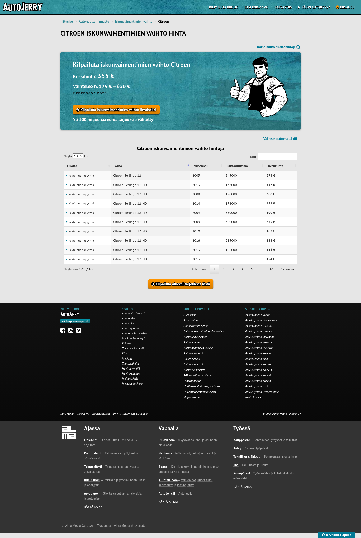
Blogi (125, 353)
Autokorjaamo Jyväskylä (259, 348)
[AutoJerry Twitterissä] (79, 331)
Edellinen (199, 269)
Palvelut (126, 343)
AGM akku (190, 314)
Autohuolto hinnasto (94, 21)
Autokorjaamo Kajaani (258, 353)
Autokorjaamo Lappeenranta (262, 392)
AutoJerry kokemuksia (134, 333)
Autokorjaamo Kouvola (258, 375)
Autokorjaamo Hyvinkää (259, 331)
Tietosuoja (83, 414)
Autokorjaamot (130, 328)
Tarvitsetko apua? (338, 535)
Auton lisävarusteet (195, 337)
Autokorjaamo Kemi (257, 359)
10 (271, 269)
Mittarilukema (237, 166)
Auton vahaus (192, 359)
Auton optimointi (194, 353)
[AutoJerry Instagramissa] (71, 331)
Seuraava (287, 269)
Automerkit (128, 318)
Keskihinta (275, 166)
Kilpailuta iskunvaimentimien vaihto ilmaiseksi (117, 109)
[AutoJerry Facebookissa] (63, 331)
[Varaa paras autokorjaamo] (69, 314)
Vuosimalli (201, 166)
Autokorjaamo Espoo (257, 314)
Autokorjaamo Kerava (258, 364)
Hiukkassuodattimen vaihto (200, 392)
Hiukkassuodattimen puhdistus (202, 386)
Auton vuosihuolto (194, 370)
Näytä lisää (191, 397)
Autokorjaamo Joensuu (258, 342)
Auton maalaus (193, 342)
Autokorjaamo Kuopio (258, 381)
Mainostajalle (130, 378)
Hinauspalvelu (192, 381)
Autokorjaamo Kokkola (258, 370)
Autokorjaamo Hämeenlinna (261, 320)
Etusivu (67, 21)
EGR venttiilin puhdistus (198, 375)
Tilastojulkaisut (131, 363)
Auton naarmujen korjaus (198, 348)
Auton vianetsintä (194, 364)
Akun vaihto (191, 320)
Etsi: (253, 156)
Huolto (72, 166)
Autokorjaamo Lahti (257, 386)
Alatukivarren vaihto (196, 326)
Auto (118, 166)
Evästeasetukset (101, 414)
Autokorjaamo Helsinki (258, 326)
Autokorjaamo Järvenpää (259, 337)
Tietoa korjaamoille (133, 348)
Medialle (127, 358)
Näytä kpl (76, 156)
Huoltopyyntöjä (131, 368)
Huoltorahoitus (131, 373)
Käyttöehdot (67, 414)
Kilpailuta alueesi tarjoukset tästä (182, 284)
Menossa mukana (132, 383)
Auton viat (128, 323)
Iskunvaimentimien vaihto (134, 21)
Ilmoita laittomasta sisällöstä (130, 414)
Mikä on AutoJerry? (314, 7)
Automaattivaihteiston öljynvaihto (204, 331)
